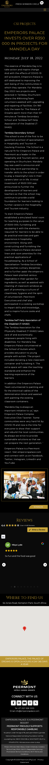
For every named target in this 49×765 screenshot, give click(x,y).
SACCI (23, 749)
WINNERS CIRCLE (30, 4)
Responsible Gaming (34, 749)
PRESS (19, 4)
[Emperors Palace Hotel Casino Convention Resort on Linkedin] (19, 702)
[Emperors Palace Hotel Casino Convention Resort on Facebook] (13, 702)
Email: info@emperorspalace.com (24, 711)
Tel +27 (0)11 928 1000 (24, 708)
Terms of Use (10, 749)
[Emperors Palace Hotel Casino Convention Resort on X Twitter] (35, 702)
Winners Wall (14, 747)
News (22, 747)
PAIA (18, 749)
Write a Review (38, 530)
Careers (41, 747)
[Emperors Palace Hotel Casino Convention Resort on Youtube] (24, 702)
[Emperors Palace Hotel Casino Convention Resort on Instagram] (30, 702)
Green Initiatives (31, 747)
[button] (4, 565)
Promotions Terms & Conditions (18, 752)
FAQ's (6, 747)
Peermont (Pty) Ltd (28, 760)
